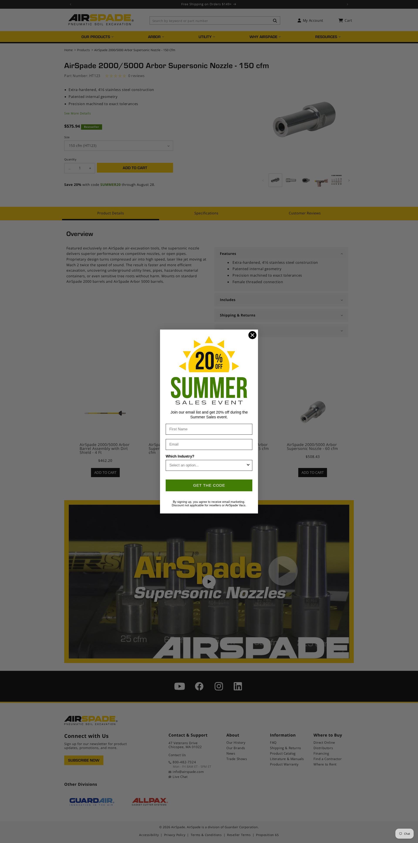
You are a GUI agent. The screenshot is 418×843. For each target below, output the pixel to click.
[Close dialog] (252, 335)
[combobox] (207, 465)
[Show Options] (248, 465)
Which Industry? (180, 456)
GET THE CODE (209, 485)
